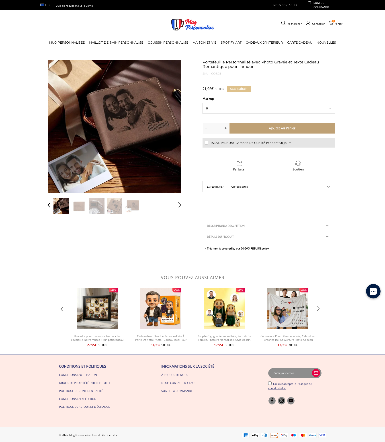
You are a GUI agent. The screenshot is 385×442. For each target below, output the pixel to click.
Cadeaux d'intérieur (264, 43)
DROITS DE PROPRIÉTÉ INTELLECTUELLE (85, 383)
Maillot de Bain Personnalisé (116, 43)
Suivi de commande (321, 5)
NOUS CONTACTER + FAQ (178, 383)
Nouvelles (326, 43)
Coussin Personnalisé (168, 43)
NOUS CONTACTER (285, 5)
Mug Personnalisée (67, 43)
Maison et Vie (204, 43)
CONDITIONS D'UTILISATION (78, 375)
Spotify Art (231, 43)
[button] (58, 126)
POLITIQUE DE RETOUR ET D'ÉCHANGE (84, 407)
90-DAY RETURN (251, 248)
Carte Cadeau (299, 43)
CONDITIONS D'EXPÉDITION (77, 399)
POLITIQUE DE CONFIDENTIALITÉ (81, 391)
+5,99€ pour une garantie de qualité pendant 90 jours (250, 143)
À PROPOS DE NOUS (174, 375)
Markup (208, 98)
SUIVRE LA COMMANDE (176, 391)
